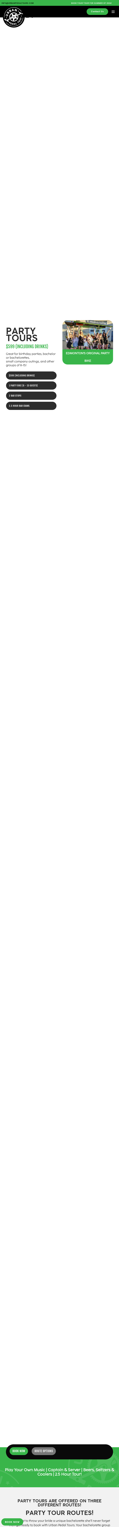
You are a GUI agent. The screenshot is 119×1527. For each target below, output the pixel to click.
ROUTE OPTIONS (44, 1451)
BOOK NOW (18, 1451)
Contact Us (97, 11)
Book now (12, 1521)
